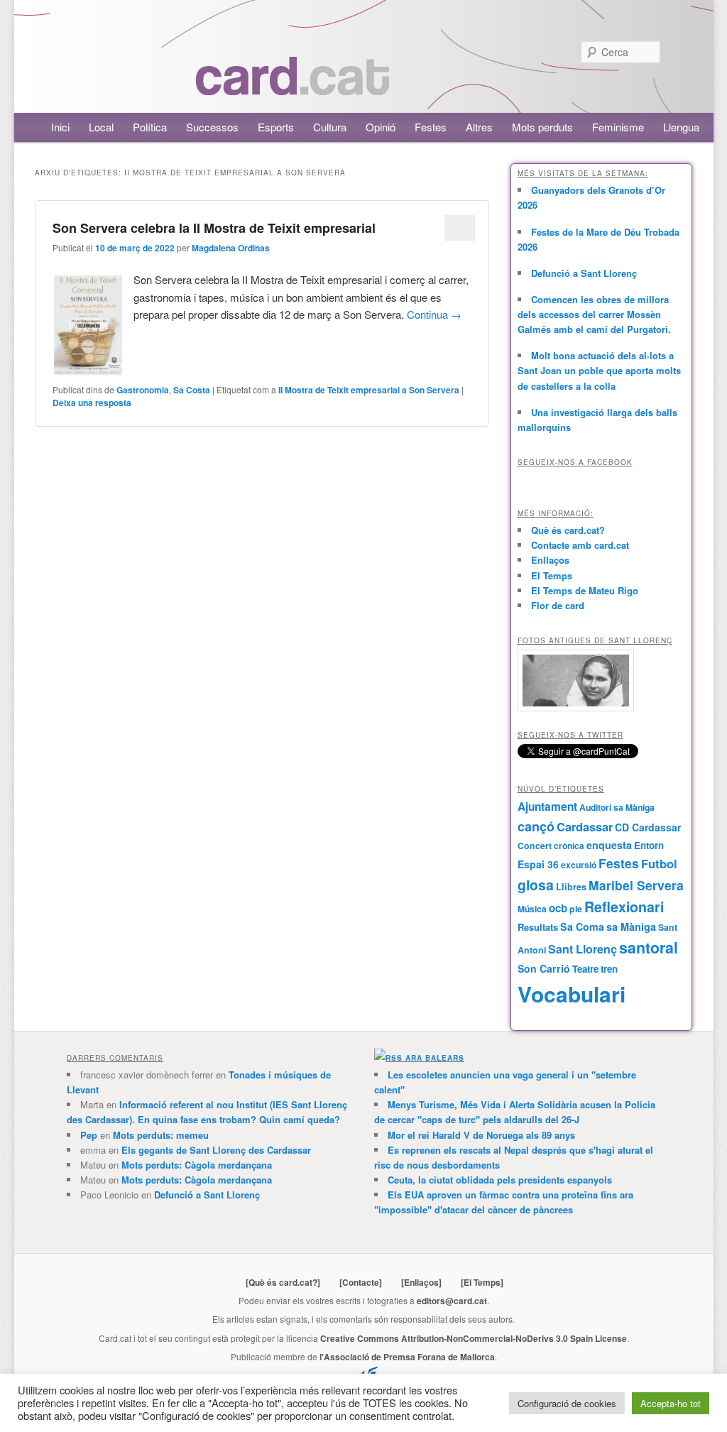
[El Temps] (482, 1282)
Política (150, 126)
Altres (479, 126)
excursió (578, 864)
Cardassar (585, 826)
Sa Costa (191, 389)
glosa (536, 885)
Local (101, 126)
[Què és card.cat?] (283, 1282)
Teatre (585, 968)
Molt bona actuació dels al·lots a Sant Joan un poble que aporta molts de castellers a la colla (599, 370)
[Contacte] (360, 1282)
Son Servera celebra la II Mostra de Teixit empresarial (214, 228)
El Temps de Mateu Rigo (584, 590)
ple (575, 908)
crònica (569, 845)
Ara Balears (434, 1058)
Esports (276, 126)
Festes (431, 126)
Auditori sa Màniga (617, 807)
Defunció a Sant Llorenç (584, 273)
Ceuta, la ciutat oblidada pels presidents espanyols (500, 1179)
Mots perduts (542, 126)
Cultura (329, 126)
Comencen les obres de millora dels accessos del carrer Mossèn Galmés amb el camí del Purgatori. (594, 314)
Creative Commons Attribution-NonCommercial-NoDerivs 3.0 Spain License (473, 1338)
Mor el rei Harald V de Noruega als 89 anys (481, 1135)
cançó (536, 826)
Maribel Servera (636, 885)
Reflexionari (624, 907)
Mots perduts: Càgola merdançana (196, 1164)
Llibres (571, 886)
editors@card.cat (452, 1300)
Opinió (380, 126)
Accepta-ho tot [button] (670, 1403)
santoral (648, 947)
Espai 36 (538, 864)
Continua (434, 314)
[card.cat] (292, 87)
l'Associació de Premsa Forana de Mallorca (407, 1356)
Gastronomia (142, 389)
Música (532, 908)
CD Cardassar (648, 827)
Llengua (681, 126)
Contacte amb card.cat (580, 545)
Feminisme (618, 126)
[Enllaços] (421, 1282)
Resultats (538, 927)
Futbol (659, 863)
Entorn (649, 845)
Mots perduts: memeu (161, 1135)
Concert (535, 845)
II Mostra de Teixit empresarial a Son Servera (368, 389)
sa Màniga (631, 926)
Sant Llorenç (582, 949)
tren (609, 968)
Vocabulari (571, 993)
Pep (88, 1135)
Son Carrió (544, 968)
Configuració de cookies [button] (567, 1403)
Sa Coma (582, 926)
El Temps (551, 575)
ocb (558, 908)
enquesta (609, 845)
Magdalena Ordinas (231, 247)
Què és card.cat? (568, 530)
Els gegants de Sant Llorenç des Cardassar (216, 1150)
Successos (212, 126)
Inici (60, 126)
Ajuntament (547, 806)
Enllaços (550, 560)
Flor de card (557, 605)
